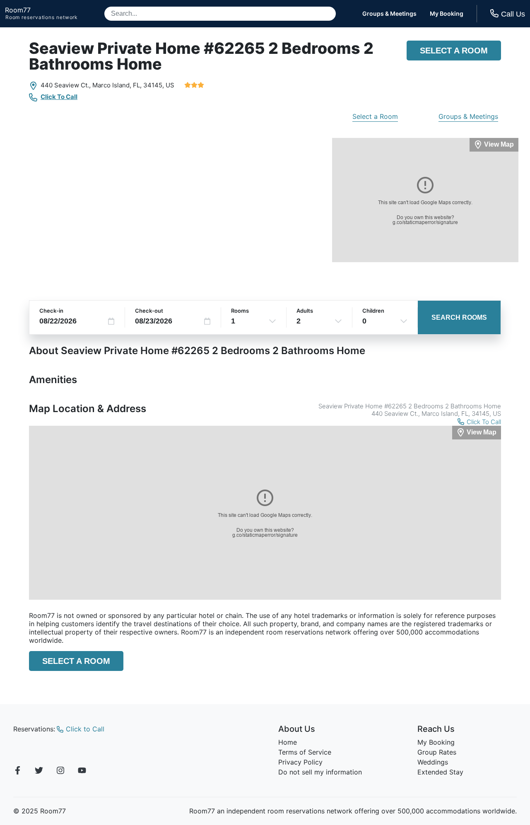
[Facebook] (17, 771)
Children (373, 310)
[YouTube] (82, 771)
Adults (304, 310)
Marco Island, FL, (117, 85)
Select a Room (454, 50)
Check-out (149, 310)
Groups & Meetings (389, 14)
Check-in (51, 310)
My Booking (446, 14)
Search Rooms (459, 317)
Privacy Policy (300, 762)
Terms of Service (304, 752)
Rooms (240, 310)
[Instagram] (60, 771)
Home (287, 742)
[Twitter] (39, 771)
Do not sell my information (320, 772)
